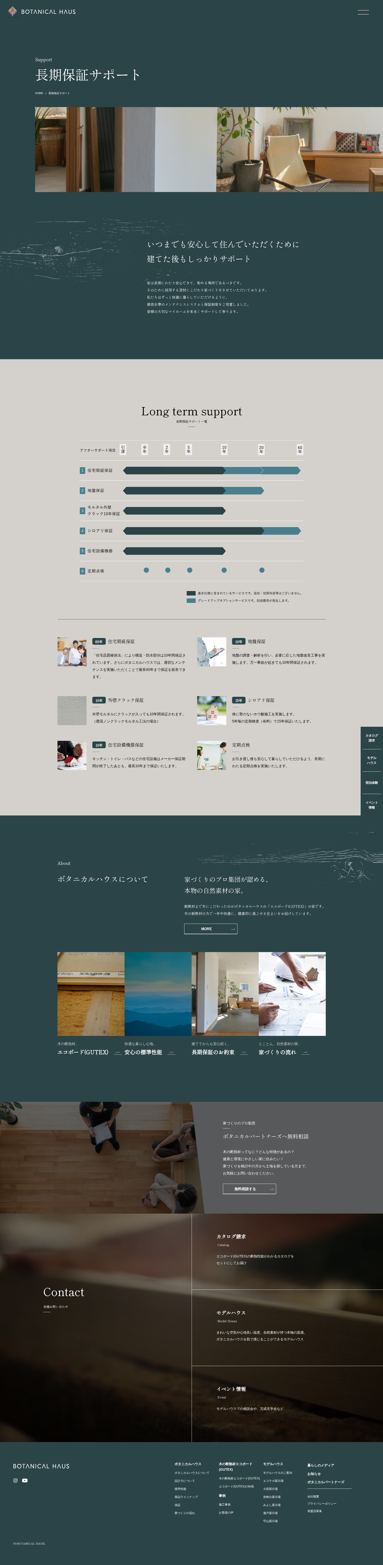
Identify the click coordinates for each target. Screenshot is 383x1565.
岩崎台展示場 (272, 1497)
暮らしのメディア (320, 1465)
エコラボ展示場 (273, 1481)
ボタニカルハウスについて (192, 1472)
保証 (177, 1505)
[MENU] (363, 12)
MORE (206, 929)
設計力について (185, 1481)
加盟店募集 (314, 1511)
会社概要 (313, 1496)
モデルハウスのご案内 (277, 1472)
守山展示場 (270, 1521)
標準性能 (180, 1489)
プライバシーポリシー (321, 1503)
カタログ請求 (372, 738)
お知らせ (314, 1474)
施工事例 (225, 1504)
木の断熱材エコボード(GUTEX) (239, 1478)
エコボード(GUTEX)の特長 (236, 1486)
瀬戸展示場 (270, 1513)
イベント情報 (372, 805)
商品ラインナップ (186, 1497)
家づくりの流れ (185, 1513)
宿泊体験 (372, 782)
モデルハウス (372, 760)
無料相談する (245, 1189)
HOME (39, 93)
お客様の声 (226, 1512)
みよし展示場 (272, 1505)
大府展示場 (270, 1489)
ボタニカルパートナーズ (325, 1482)
